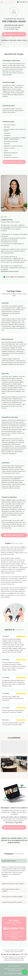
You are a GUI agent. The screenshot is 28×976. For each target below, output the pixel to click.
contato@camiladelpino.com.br (15, 932)
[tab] (14, 861)
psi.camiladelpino (15, 966)
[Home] (8, 2)
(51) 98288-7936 (23, 2)
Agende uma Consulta (15, 34)
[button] (3, 764)
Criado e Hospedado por (14, 973)
